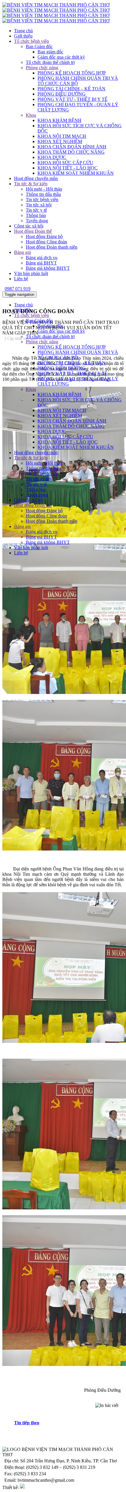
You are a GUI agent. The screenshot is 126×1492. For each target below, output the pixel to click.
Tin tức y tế (36, 210)
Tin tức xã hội (39, 204)
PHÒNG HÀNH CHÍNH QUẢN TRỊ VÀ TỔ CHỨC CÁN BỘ (78, 81)
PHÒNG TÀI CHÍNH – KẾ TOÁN (71, 88)
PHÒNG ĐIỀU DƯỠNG (62, 93)
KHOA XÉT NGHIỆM (60, 141)
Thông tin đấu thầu (43, 194)
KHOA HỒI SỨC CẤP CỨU (65, 162)
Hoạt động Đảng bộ (44, 236)
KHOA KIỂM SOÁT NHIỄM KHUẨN (76, 173)
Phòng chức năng (42, 67)
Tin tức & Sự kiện (30, 183)
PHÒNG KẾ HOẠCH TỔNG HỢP (72, 72)
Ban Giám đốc (39, 46)
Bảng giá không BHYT (48, 268)
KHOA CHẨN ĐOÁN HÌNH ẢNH (72, 146)
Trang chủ (23, 30)
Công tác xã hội (28, 225)
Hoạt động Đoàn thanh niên (51, 247)
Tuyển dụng (37, 220)
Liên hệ (21, 278)
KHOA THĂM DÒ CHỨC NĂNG (71, 152)
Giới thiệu (23, 35)
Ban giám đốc (50, 51)
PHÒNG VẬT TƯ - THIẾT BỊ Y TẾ (73, 99)
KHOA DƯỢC (52, 157)
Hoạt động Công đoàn (46, 241)
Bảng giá (22, 252)
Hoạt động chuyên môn (36, 178)
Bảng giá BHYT (41, 262)
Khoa (31, 115)
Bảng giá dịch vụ (41, 257)
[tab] (69, 1422)
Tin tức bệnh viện (42, 199)
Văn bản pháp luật (31, 273)
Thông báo (36, 215)
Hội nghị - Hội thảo (44, 188)
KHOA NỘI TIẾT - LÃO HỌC (68, 167)
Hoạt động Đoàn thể (33, 231)
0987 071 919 (17, 288)
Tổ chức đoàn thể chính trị (50, 62)
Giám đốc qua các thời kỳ (61, 57)
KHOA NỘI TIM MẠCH (62, 136)
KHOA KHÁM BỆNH (59, 120)
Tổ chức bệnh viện (31, 41)
